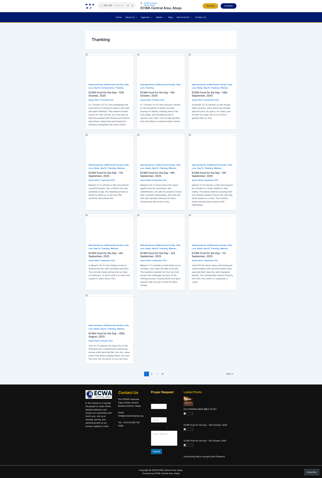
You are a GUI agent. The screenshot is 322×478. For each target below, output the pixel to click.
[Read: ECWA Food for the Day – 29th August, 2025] (109, 307)
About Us (130, 17)
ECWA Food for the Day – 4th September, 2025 (106, 255)
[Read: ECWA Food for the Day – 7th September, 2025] (109, 146)
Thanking (119, 88)
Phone (154, 414)
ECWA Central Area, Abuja (161, 8)
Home (119, 17)
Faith (126, 84)
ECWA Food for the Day (113, 84)
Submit (156, 451)
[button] (210, 6)
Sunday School (107, 88)
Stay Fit (97, 88)
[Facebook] (90, 5)
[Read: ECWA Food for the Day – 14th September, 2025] (212, 66)
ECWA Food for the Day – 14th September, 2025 (209, 94)
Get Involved (183, 17)
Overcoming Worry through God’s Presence (204, 456)
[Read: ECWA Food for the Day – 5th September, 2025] (212, 146)
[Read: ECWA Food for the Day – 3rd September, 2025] (161, 226)
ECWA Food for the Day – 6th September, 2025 (157, 174)
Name (154, 400)
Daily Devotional (96, 84)
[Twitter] (93, 5)
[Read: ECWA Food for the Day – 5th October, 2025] (161, 66)
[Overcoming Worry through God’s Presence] (188, 448)
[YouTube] (86, 5)
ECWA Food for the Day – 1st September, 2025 (209, 255)
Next (230, 374)
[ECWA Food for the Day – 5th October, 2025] (188, 432)
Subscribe (311, 472)
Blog (170, 17)
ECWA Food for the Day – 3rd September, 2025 (157, 255)
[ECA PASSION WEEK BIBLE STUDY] (188, 401)
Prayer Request (159, 427)
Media (159, 17)
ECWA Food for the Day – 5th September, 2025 (209, 174)
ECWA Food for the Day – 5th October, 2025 (157, 94)
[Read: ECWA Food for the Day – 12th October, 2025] (109, 66)
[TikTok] (91, 8)
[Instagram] (87, 8)
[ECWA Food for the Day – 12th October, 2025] (188, 417)
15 (162, 374)
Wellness (224, 88)
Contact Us (200, 17)
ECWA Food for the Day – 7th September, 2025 (106, 174)
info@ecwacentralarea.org (130, 416)
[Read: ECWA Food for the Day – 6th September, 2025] (161, 146)
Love (91, 88)
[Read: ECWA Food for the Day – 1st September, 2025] (212, 226)
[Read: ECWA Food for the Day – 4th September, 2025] (109, 226)
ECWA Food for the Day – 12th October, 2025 (205, 425)
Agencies (145, 17)
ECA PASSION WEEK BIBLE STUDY (200, 409)
